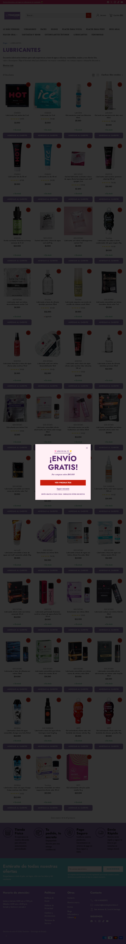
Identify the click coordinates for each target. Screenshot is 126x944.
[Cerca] (87, 448)
